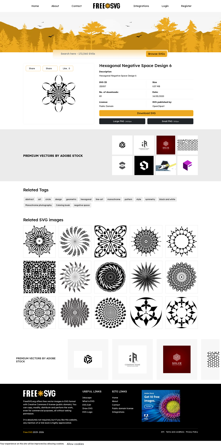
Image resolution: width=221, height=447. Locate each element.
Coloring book (63, 205)
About (55, 6)
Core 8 (171, 254)
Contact (77, 6)
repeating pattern (35, 289)
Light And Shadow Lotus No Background (75, 288)
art (39, 199)
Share (32, 68)
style (138, 199)
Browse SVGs (156, 53)
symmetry (150, 199)
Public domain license (122, 408)
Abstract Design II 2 (178, 325)
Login (165, 6)
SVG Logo (87, 412)
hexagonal (86, 199)
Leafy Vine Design (71, 254)
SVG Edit (86, 405)
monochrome (113, 199)
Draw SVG (87, 408)
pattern (128, 199)
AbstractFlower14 (34, 254)
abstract (29, 199)
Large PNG (122, 121)
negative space (82, 205)
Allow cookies (75, 443)
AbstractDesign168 (35, 325)
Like (66, 68)
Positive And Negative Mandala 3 (182, 288)
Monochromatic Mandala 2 (146, 254)
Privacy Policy (192, 432)
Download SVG (146, 113)
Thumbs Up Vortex (106, 325)
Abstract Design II (142, 325)
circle (48, 199)
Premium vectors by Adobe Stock (53, 156)
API (163, 432)
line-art (99, 199)
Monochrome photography (38, 205)
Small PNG (170, 121)
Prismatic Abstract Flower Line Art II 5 (75, 324)
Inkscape (87, 397)
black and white (167, 199)
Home (35, 6)
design (58, 199)
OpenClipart (158, 106)
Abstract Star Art (141, 289)
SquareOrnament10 (107, 254)
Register (186, 6)
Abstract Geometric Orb (109, 289)
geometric (71, 199)
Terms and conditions (175, 432)
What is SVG (88, 401)
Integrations (141, 6)
